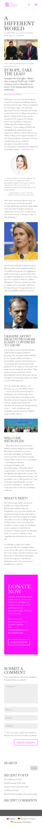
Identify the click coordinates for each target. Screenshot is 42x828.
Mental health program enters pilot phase (20, 794)
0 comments (19, 35)
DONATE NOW (19, 642)
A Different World (11, 790)
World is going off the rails (15, 783)
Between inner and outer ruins (16, 787)
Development (28, 33)
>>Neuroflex (9, 446)
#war (13, 94)
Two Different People (13, 779)
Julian (9, 33)
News (6, 35)
